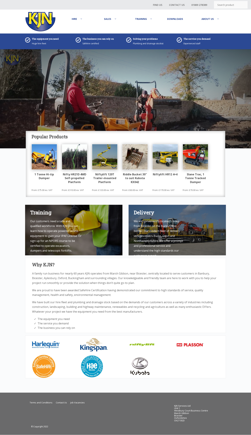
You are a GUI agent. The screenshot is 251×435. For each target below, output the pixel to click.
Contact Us (177, 4)
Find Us (157, 4)
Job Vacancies (77, 402)
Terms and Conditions (41, 402)
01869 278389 (199, 4)
